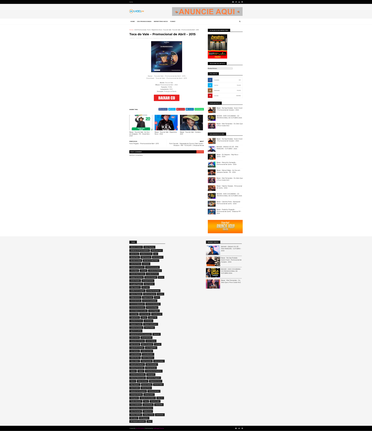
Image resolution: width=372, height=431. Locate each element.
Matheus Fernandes (137, 368)
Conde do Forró (152, 274)
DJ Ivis (161, 277)
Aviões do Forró (146, 254)
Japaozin (156, 334)
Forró (149, 30)
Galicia (144, 317)
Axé (155, 254)
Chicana (143, 270)
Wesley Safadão (136, 414)
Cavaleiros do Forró (137, 267)
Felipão (160, 294)
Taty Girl (160, 398)
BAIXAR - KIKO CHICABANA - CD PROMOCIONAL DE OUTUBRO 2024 (229, 117)
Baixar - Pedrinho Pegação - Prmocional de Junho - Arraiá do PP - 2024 (229, 211)
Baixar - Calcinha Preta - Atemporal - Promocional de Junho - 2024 (229, 203)
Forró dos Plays (152, 307)
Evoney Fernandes (153, 290)
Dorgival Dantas (148, 280)
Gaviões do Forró (136, 321)
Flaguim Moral (147, 297)
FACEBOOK (216, 80)
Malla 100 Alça (135, 357)
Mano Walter (135, 361)
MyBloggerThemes (158, 428)
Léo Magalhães (151, 347)
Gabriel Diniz (135, 317)
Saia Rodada (135, 388)
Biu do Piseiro (157, 257)
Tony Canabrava (136, 404)
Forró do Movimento (137, 307)
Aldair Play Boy (149, 247)
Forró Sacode (144, 314)
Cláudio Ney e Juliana (137, 274)
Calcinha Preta (135, 264)
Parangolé (151, 374)
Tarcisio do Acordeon (148, 398)
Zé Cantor (134, 418)
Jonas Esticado (146, 337)
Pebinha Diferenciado (138, 378)
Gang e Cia (152, 317)
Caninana (146, 264)
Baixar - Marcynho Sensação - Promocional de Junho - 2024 (226, 163)
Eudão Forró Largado (137, 290)
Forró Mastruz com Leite (138, 311)
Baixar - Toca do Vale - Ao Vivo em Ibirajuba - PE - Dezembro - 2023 (139, 134)
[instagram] (242, 2)
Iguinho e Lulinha (136, 331)
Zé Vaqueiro (144, 418)
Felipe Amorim (135, 297)
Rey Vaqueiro (135, 384)
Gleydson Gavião (136, 324)
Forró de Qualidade (149, 300)
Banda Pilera (135, 257)
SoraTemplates (140, 428)
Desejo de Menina (136, 277)
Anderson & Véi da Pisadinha (140, 250)
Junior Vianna (151, 341)
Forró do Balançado (137, 304)
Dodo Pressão (135, 280)
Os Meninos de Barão (137, 374)
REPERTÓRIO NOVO (161, 21)
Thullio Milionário (136, 401)
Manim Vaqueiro (148, 357)
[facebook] (233, 2)
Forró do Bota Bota (153, 304)
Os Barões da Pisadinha (153, 371)
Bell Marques (146, 257)
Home (131, 2)
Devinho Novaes (151, 277)
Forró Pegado (153, 311)
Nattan (141, 371)
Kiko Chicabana (147, 344)
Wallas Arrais (148, 411)
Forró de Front (135, 300)
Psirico (133, 381)
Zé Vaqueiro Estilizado (138, 421)
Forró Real (134, 314)
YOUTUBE (216, 95)
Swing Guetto (149, 394)
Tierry (146, 401)
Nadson (133, 371)
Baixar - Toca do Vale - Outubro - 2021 (191, 133)
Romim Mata (158, 384)
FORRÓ (172, 21)
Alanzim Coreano (136, 247)
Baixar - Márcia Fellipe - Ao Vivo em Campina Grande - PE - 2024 (228, 171)
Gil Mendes (148, 321)
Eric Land (145, 287)
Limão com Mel (147, 351)
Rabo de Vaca (142, 381)
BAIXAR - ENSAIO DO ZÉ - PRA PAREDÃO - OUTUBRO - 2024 (227, 148)
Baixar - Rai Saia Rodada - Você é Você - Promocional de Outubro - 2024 (229, 109)
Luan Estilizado (135, 354)
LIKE (240, 80)
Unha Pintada (148, 404)
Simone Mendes (154, 391)
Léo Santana (135, 351)
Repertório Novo (157, 30)
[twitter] (236, 2)
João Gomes (135, 337)
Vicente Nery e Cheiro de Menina (141, 408)
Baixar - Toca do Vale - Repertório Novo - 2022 (166, 133)
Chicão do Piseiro (155, 270)
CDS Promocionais (140, 30)
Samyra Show (146, 388)
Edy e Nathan (149, 284)
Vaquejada (158, 404)
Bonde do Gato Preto (151, 260)
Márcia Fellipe (159, 361)
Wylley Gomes (148, 414)
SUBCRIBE (238, 95)
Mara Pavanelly (146, 361)
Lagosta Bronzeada (137, 347)
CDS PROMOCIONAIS (144, 21)
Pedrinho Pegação (154, 378)
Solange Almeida (136, 394)
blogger (200, 151)
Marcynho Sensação (137, 364)
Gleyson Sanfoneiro (150, 324)
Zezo (149, 421)
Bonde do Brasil (136, 260)
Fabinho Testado (136, 294)
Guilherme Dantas (136, 327)
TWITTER (216, 85)
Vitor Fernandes (136, 411)
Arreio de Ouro (156, 250)
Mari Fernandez (152, 364)
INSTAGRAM (217, 90)
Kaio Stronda (135, 344)
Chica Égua (134, 270)
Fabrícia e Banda (149, 294)
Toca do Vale (167, 30)
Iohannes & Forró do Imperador (141, 334)
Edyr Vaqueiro (135, 287)
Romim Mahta (146, 384)
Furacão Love (156, 314)
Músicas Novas (150, 368)
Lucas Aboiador (148, 354)
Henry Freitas (149, 327)
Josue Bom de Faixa (137, 341)
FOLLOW (239, 85)
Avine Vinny (134, 254)
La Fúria (157, 344)
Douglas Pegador (136, 284)
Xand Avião (159, 414)
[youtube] (239, 2)
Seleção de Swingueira (138, 391)
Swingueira (134, 398)
